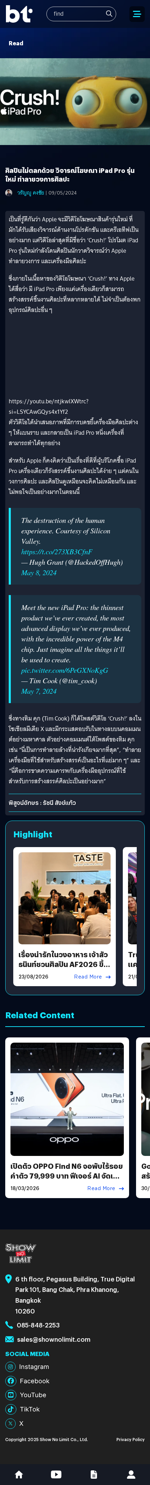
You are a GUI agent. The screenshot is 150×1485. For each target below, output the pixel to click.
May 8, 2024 (39, 572)
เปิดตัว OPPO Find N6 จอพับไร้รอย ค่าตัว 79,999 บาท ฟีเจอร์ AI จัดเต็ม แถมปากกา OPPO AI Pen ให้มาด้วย (66, 1175)
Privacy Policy (131, 1439)
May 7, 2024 (39, 691)
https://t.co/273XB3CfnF (56, 551)
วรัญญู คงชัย (30, 192)
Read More (88, 977)
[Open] (137, 14)
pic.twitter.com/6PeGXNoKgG (64, 670)
